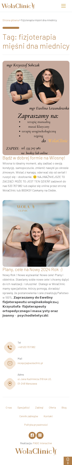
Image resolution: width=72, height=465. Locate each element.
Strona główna (11, 20)
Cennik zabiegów (28, 416)
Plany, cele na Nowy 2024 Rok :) (32, 269)
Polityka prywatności (36, 424)
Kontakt (48, 416)
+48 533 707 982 (26, 347)
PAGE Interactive (42, 443)
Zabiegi (39, 407)
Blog (63, 407)
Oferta (52, 407)
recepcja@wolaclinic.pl (30, 363)
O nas (9, 407)
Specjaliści (23, 407)
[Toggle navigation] (63, 6)
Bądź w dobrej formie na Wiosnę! (34, 157)
